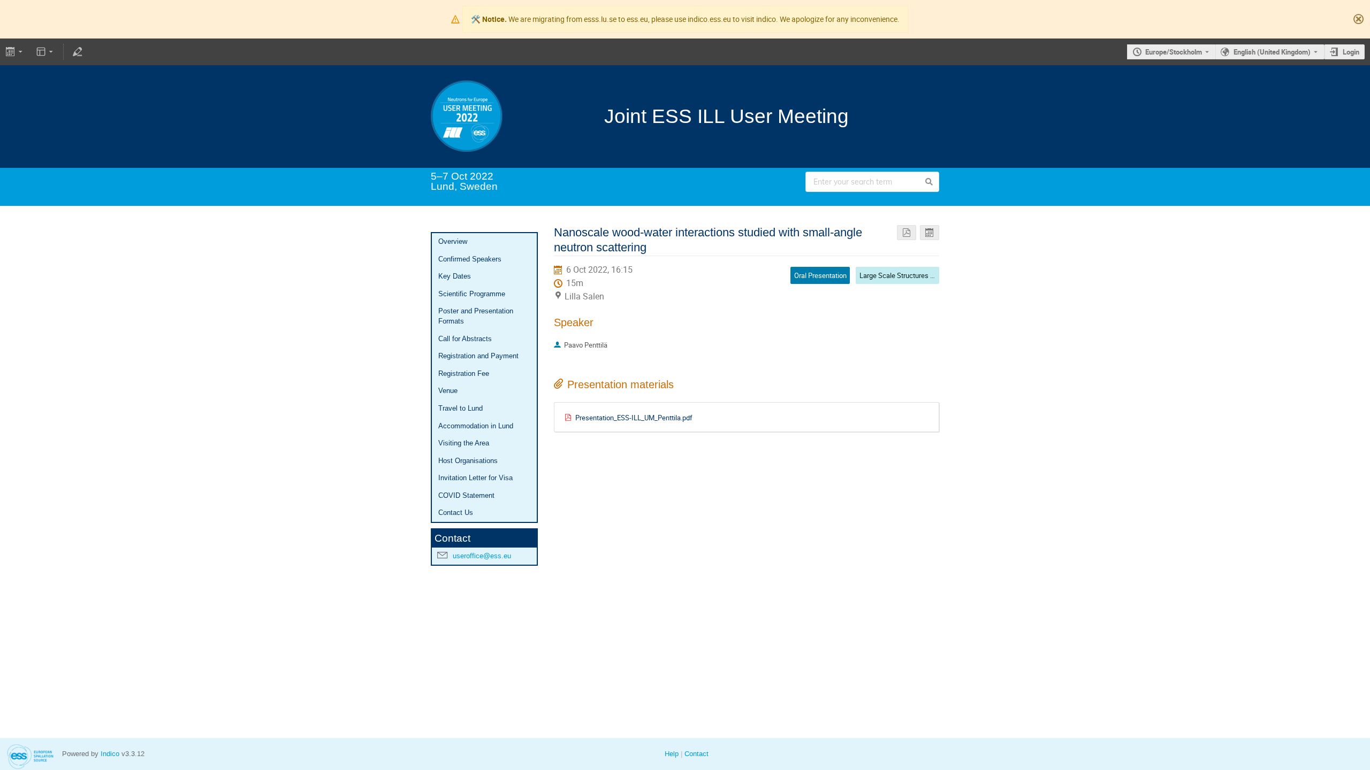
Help (672, 753)
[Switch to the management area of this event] (77, 51)
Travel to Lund (460, 408)
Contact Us (455, 513)
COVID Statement (466, 495)
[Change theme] (46, 51)
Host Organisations (468, 461)
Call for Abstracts (465, 339)
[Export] (15, 51)
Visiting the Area (463, 443)
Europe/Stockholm (1173, 52)
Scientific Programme (471, 294)
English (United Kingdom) (1272, 52)
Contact (696, 753)
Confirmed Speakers (469, 259)
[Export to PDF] (906, 233)
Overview (452, 241)
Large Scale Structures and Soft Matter (918, 275)
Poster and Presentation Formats (475, 316)
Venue (448, 391)
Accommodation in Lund (475, 426)
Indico (110, 753)
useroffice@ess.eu (482, 555)
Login (1351, 52)
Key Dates (454, 276)
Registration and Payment (478, 356)
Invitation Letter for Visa (475, 478)
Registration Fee (463, 373)
